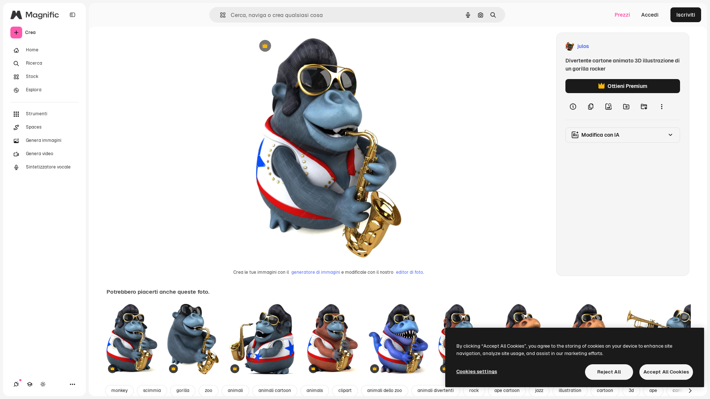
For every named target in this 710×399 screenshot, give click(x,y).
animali (235, 390)
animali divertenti (435, 390)
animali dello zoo (384, 390)
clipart (345, 390)
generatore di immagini (315, 272)
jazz (539, 390)
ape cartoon (507, 390)
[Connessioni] (16, 384)
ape (653, 390)
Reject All (609, 372)
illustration (570, 390)
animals (315, 390)
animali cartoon (274, 390)
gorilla (182, 390)
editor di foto (409, 272)
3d (631, 390)
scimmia (152, 390)
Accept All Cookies (666, 372)
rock (474, 390)
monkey (119, 390)
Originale (300, 46)
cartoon (605, 390)
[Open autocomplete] (220, 15)
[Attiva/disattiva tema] (43, 384)
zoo (208, 390)
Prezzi (622, 14)
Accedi (650, 14)
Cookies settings (476, 371)
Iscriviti (685, 14)
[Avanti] (690, 391)
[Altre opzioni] (661, 106)
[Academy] (30, 384)
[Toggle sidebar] (72, 15)
